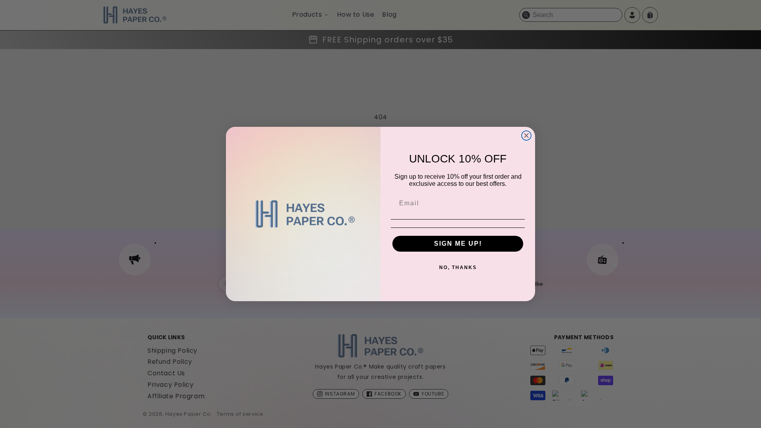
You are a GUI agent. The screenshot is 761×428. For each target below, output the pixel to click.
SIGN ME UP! (458, 243)
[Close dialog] (526, 135)
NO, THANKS (458, 267)
